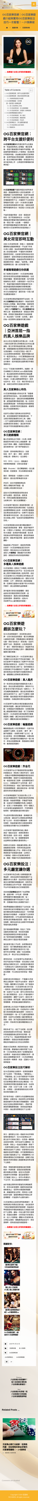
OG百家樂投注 (12, 892)
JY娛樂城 (13, 309)
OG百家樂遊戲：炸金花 (17, 120)
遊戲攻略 (7, 1453)
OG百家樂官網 (8, 144)
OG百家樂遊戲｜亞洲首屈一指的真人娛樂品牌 (14, 102)
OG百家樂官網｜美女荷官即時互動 (17, 96)
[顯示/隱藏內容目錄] (29, 90)
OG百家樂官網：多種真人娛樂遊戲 (20, 110)
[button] (33, 4)
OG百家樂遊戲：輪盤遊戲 (17, 118)
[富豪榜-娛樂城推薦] (8, 4)
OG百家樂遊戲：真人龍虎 (17, 115)
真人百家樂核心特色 (16, 106)
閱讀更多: (13, 127)
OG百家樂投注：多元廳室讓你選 (17, 122)
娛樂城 (11, 301)
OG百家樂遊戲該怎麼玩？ (14, 113)
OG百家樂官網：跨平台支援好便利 (17, 93)
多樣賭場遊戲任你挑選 (16, 98)
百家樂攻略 (13, 1348)
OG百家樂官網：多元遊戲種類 (19, 108)
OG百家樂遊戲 (8, 190)
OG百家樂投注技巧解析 (17, 125)
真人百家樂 (22, 1348)
